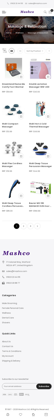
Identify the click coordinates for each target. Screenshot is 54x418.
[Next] (37, 226)
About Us (6, 341)
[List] (20, 51)
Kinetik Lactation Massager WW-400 (39, 85)
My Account (8, 356)
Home (9, 32)
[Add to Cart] (21, 76)
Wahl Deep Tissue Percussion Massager (40, 165)
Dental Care (8, 317)
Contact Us (7, 346)
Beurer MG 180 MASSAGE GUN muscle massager (39, 205)
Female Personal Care (13, 308)
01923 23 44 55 (16, 3)
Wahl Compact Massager (10, 125)
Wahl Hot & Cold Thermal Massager (39, 125)
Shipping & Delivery (11, 360)
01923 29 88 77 (13, 283)
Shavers (6, 322)
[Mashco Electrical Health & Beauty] (27, 12)
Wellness (20, 32)
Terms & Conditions (11, 351)
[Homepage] (33, 414)
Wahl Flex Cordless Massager (12, 165)
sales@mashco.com (37, 3)
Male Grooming (9, 303)
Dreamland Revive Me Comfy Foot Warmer (13, 85)
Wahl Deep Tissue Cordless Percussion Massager (13, 205)
